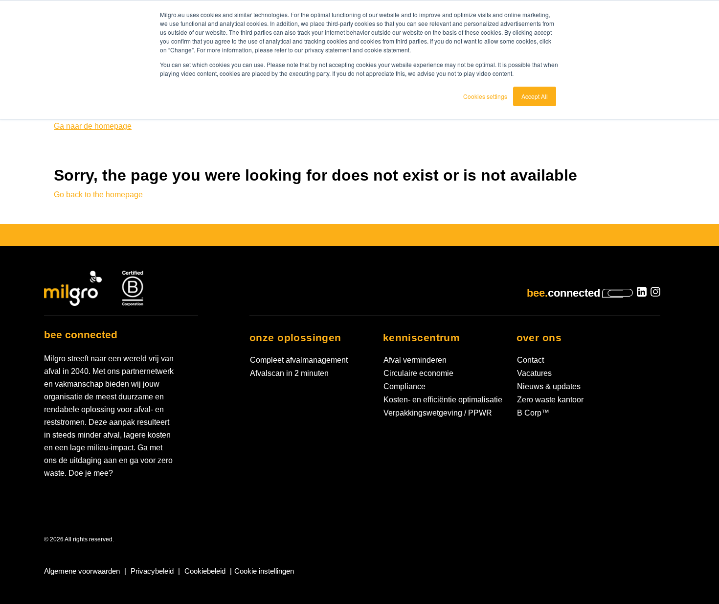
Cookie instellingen (264, 571)
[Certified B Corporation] (132, 287)
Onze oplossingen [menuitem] (295, 337)
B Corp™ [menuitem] (533, 413)
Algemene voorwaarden (82, 571)
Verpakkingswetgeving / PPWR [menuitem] (437, 413)
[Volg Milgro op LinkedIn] (642, 293)
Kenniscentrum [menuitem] (421, 337)
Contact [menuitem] (530, 360)
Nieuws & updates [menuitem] (549, 386)
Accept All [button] (534, 96)
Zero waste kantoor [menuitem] (550, 399)
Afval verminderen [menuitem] (415, 360)
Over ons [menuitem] (539, 337)
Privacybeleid (152, 571)
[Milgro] (74, 287)
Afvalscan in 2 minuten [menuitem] (289, 373)
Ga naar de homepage (93, 126)
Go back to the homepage (98, 194)
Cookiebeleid (204, 571)
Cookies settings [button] (485, 96)
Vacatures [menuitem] (534, 373)
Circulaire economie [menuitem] (418, 373)
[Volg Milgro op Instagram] (655, 293)
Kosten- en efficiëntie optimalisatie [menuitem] (442, 399)
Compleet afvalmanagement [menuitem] (299, 360)
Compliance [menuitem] (404, 386)
